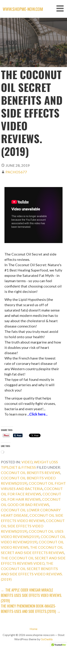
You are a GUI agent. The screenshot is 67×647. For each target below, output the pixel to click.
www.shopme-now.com (23, 9)
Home (33, 628)
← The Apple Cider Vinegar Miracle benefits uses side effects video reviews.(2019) (31, 595)
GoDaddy (47, 639)
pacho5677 (16, 172)
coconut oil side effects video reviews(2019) (33, 525)
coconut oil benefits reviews (30, 472)
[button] (61, 8)
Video (27, 462)
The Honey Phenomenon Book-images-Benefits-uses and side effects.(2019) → (30, 608)
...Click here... (37, 414)
